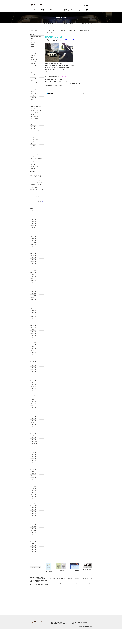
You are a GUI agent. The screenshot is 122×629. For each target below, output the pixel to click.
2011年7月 (32, 537)
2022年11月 (32, 268)
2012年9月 (32, 507)
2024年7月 (32, 232)
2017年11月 (32, 393)
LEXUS (32, 74)
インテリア (33, 145)
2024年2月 (32, 240)
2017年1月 (32, 414)
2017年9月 (32, 397)
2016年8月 (32, 424)
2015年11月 (32, 443)
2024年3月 (32, 238)
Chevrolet (33, 55)
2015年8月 (32, 445)
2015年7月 (32, 448)
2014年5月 (32, 473)
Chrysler (32, 48)
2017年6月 (32, 403)
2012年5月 (32, 515)
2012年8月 (32, 509)
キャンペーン (32, 166)
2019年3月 (32, 359)
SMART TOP (33, 149)
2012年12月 (32, 503)
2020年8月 (32, 325)
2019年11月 (32, 342)
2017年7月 (32, 401)
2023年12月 (32, 242)
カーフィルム (33, 151)
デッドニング (33, 112)
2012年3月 (32, 520)
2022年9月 (32, 272)
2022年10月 (32, 270)
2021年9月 (32, 297)
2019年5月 (32, 354)
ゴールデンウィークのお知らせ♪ (36, 182)
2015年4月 (32, 454)
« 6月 (33, 205)
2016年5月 (32, 431)
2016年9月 (32, 422)
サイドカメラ (33, 120)
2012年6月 (32, 513)
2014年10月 (32, 465)
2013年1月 (32, 501)
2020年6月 (32, 329)
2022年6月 (32, 278)
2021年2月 (32, 312)
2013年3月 (32, 496)
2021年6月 (32, 304)
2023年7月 (32, 251)
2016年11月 (32, 418)
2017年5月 (32, 405)
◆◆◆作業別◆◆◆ (34, 106)
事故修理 (32, 156)
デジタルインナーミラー (35, 130)
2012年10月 (32, 505)
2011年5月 (32, 541)
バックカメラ (33, 118)
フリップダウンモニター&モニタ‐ (36, 123)
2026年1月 (32, 217)
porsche (32, 91)
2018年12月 (32, 365)
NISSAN (32, 61)
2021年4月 (32, 308)
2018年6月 (32, 378)
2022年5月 (32, 280)
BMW (32, 44)
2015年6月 (32, 450)
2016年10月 (32, 420)
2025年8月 (32, 221)
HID (31, 141)
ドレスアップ (33, 139)
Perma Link (90, 93)
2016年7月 (32, 426)
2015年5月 (32, 452)
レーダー (32, 132)
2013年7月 (32, 490)
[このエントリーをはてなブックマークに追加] (47, 93)
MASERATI (33, 84)
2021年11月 (32, 293)
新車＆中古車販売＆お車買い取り (36, 159)
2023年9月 (32, 246)
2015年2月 (32, 458)
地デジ (32, 126)
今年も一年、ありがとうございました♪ (36, 190)
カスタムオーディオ (34, 110)
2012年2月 (32, 522)
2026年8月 (32, 210)
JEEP (31, 70)
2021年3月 (32, 310)
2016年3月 (32, 435)
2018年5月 (32, 380)
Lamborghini (33, 76)
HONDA (32, 65)
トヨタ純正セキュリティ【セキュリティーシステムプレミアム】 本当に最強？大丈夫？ (36, 186)
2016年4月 (32, 433)
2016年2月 (32, 437)
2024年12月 (32, 227)
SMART (32, 40)
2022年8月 (32, 274)
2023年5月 (32, 255)
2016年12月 (32, 416)
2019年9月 (32, 346)
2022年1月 (32, 289)
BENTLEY (32, 46)
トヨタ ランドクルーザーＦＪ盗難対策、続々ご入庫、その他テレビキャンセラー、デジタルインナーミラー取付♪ (36, 176)
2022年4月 (32, 282)
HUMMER (33, 68)
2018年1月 (32, 388)
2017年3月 (32, 409)
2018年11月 (32, 367)
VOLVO (32, 101)
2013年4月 (32, 494)
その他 (31, 168)
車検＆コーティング (34, 154)
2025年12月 (32, 219)
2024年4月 (32, 236)
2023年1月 (32, 263)
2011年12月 (32, 526)
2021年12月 (32, 291)
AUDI (32, 42)
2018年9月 (32, 371)
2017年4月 (32, 407)
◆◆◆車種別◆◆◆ (34, 36)
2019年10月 (32, 344)
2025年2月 (32, 225)
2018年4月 (32, 382)
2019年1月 (32, 363)
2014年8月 (32, 469)
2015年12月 (32, 441)
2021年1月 (32, 314)
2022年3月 (32, 285)
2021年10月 (32, 295)
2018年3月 (32, 384)
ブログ (31, 164)
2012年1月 (32, 524)
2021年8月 (32, 299)
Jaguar (32, 72)
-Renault (32, 93)
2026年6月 (32, 212)
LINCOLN (32, 78)
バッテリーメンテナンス (35, 161)
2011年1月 (32, 549)
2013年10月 (32, 486)
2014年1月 (32, 479)
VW (31, 104)
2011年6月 (32, 539)
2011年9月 (32, 532)
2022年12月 (32, 265)
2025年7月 (32, 223)
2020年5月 (32, 331)
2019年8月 (32, 348)
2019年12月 (32, 340)
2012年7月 (32, 511)
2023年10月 (32, 244)
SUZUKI (32, 95)
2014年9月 (32, 467)
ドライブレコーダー (34, 137)
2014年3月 (32, 477)
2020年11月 (32, 318)
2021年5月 (32, 306)
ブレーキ (32, 147)
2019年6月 (32, 352)
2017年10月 (32, 395)
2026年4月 (32, 215)
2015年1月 (32, 460)
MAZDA (32, 89)
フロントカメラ (34, 116)
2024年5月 (32, 234)
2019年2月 (32, 361)
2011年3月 (32, 545)
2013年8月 (32, 488)
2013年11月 (32, 484)
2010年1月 (32, 551)
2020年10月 (32, 321)
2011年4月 (32, 543)
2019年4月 (32, 357)
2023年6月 (32, 253)
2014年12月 (32, 462)
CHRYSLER (33, 53)
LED (31, 143)
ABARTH (32, 38)
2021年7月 (32, 301)
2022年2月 (32, 287)
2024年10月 (32, 229)
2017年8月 (32, 399)
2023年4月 (32, 257)
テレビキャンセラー (34, 135)
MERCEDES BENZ (34, 80)
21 (40, 201)
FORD (32, 63)
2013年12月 (32, 481)
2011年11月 (32, 528)
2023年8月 (32, 249)
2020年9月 (32, 323)
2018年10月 (32, 369)
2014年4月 (32, 475)
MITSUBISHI (33, 82)
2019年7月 (32, 350)
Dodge (32, 57)
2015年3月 (32, 456)
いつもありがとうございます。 (36, 180)
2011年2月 (32, 547)
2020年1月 (32, 337)
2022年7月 (32, 276)
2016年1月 (32, 439)
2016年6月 (32, 429)
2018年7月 (32, 376)
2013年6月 (32, 492)
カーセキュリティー (34, 108)
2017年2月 (32, 412)
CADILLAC (33, 51)
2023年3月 (32, 259)
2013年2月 (32, 498)
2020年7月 (32, 327)
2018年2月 (32, 386)
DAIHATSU (33, 59)
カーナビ (32, 114)
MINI (32, 87)
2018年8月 (32, 373)
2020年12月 (32, 316)
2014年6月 (32, 471)
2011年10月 (32, 530)
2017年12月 (32, 390)
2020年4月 (32, 333)
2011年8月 (32, 534)
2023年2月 (32, 261)
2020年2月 (32, 335)
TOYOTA (32, 99)
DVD (31, 128)
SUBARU (32, 97)
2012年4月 (32, 518)
